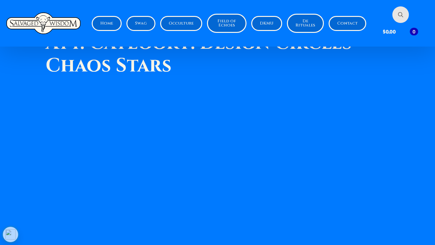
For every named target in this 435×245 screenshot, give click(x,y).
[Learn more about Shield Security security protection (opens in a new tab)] (10, 234)
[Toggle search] (400, 14)
